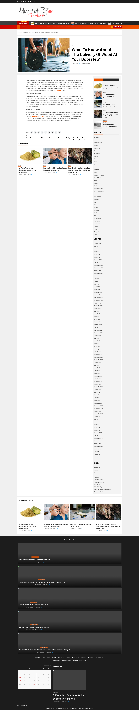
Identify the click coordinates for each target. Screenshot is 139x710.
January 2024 (97, 327)
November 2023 (98, 333)
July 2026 (96, 246)
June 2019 (97, 454)
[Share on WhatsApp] (42, 132)
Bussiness (97, 148)
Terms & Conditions (99, 482)
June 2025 (97, 281)
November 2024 (98, 300)
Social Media (97, 218)
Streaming (97, 221)
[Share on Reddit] (49, 132)
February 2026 (98, 260)
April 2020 (97, 427)
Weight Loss (97, 232)
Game (95, 180)
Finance (104, 102)
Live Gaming (97, 196)
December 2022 (98, 354)
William (29, 174)
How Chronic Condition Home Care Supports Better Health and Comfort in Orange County (79, 170)
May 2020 (96, 424)
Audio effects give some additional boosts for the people (39, 138)
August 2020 (97, 416)
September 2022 (98, 360)
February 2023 (98, 349)
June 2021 (97, 392)
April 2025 (97, 287)
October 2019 (97, 443)
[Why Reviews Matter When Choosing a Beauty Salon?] (69, 553)
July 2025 (96, 278)
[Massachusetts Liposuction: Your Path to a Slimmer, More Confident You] (69, 576)
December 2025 (98, 265)
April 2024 (97, 319)
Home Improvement (99, 191)
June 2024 (97, 314)
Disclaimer (97, 484)
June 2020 (97, 422)
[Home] (18, 27)
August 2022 (97, 362)
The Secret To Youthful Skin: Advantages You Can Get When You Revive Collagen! (44, 650)
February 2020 (98, 433)
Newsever (82, 708)
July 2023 (96, 338)
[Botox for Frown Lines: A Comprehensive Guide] (69, 598)
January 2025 (97, 295)
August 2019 (97, 449)
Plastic (96, 205)
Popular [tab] (107, 80)
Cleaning (96, 150)
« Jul (19, 691)
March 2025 (97, 289)
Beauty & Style (33, 27)
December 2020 (98, 406)
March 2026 (97, 257)
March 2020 (97, 430)
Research (96, 210)
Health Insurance (98, 188)
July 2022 (96, 365)
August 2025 (97, 276)
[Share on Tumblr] (52, 132)
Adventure (97, 137)
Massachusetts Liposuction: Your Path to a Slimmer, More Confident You (42, 582)
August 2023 (97, 335)
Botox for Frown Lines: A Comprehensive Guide (33, 605)
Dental (42, 27)
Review (96, 213)
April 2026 (97, 254)
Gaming (96, 183)
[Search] (109, 27)
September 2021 (98, 387)
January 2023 (97, 351)
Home (29, 1)
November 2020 (98, 408)
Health (24, 27)
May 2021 (96, 395)
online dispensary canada (38, 116)
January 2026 (97, 262)
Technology (97, 223)
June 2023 (97, 341)
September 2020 (98, 414)
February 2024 (98, 324)
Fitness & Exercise (58, 27)
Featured (96, 169)
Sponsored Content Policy (101, 492)
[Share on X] (35, 132)
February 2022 (98, 376)
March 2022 (97, 373)
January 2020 (97, 435)
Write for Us (97, 477)
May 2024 (96, 316)
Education (96, 167)
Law (95, 194)
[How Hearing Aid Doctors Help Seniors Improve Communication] (55, 156)
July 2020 (96, 419)
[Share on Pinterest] (45, 132)
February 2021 (98, 403)
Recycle (96, 207)
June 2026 (97, 249)
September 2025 (98, 273)
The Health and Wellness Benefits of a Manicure (34, 627)
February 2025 (98, 292)
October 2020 (97, 411)
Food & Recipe (70, 27)
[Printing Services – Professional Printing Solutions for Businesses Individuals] (98, 125)
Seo (95, 215)
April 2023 (97, 346)
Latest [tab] (98, 80)
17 (20, 681)
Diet (48, 27)
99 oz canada (57, 90)
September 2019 (98, 446)
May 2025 (96, 284)
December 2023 (98, 330)
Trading (96, 226)
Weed (95, 229)
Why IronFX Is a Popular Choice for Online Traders (124, 23)
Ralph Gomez (76, 63)
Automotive (97, 140)
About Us (96, 475)
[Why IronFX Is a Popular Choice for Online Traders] (98, 104)
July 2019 (96, 451)
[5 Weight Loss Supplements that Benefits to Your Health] (69, 680)
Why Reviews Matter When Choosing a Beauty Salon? (35, 560)
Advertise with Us (98, 479)
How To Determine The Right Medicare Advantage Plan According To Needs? (70, 138)
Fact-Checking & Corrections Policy (103, 489)
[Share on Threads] (56, 132)
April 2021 (97, 397)
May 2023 (96, 343)
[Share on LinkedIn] (38, 132)
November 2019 (98, 441)
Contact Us (35, 1)
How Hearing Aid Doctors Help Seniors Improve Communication (90, 23)
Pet (95, 202)
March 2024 (97, 322)
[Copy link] (59, 132)
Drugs (95, 164)
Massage (96, 199)
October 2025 (97, 270)
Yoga (95, 234)
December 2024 (98, 297)
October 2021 (97, 384)
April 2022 (97, 370)
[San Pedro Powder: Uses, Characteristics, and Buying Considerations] (30, 156)
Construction (97, 153)
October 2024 (97, 303)
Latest (96, 470)
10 (20, 677)
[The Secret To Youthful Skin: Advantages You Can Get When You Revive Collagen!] (69, 643)
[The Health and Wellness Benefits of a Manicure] (69, 621)
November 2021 (98, 381)
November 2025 (98, 268)
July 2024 (96, 311)
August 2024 (97, 308)
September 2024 (98, 305)
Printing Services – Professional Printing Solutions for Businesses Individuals (110, 125)
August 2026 (97, 243)
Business (105, 120)
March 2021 (97, 400)
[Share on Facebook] (31, 132)
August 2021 (97, 389)
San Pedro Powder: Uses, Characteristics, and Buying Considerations (52, 23)
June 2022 (97, 368)
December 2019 (98, 438)
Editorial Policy (98, 487)
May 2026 (96, 251)
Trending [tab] (115, 80)
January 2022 (97, 378)
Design (96, 159)
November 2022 (98, 357)
